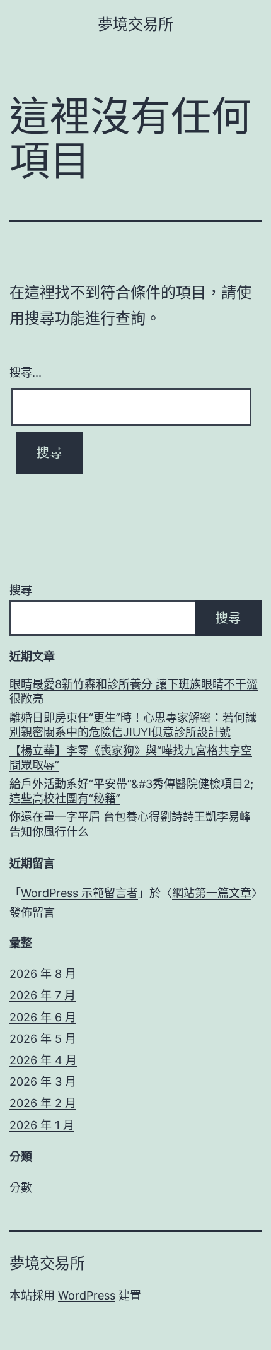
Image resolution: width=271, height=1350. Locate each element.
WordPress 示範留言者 (79, 893)
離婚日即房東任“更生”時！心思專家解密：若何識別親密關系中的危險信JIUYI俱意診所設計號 (133, 725)
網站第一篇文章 (211, 893)
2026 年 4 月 (43, 1060)
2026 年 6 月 (42, 1017)
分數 (20, 1187)
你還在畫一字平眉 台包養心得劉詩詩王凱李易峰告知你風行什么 (130, 824)
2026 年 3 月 (42, 1081)
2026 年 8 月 (42, 973)
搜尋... (25, 371)
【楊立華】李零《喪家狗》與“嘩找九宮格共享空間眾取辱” (130, 758)
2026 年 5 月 (42, 1038)
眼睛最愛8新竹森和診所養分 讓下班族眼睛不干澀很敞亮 (133, 691)
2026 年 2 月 (42, 1103)
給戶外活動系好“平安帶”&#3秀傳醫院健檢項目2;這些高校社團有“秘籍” (131, 791)
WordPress (86, 1295)
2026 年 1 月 (41, 1125)
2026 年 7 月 (42, 995)
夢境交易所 (135, 24)
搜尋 (20, 590)
